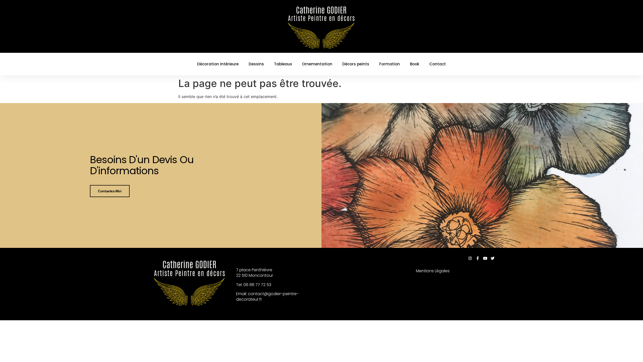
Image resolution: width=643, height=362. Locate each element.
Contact (437, 64)
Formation (389, 64)
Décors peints (355, 64)
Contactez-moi (109, 191)
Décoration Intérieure (218, 64)
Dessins (256, 64)
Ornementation (317, 64)
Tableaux (283, 64)
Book (414, 64)
